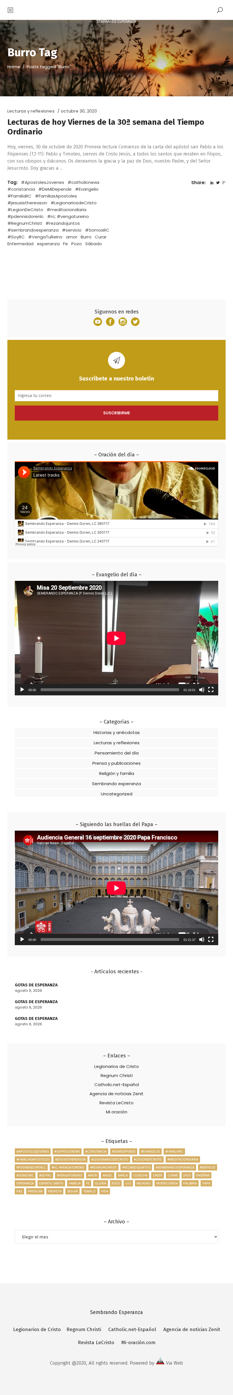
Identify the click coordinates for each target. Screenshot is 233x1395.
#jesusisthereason (27, 203)
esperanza (48, 244)
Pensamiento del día (117, 753)
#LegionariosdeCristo (74, 203)
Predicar (35, 1191)
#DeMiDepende (55, 189)
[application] (116, 638)
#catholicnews (83, 182)
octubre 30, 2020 (79, 111)
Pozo (76, 244)
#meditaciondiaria (66, 210)
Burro (86, 237)
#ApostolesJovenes (42, 182)
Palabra (190, 1183)
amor (71, 237)
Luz (128, 1183)
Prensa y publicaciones (116, 763)
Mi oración (116, 1112)
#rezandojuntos (62, 223)
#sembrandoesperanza (33, 230)
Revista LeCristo (116, 1103)
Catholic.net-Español (116, 1085)
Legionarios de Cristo (116, 1066)
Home (13, 67)
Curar (101, 237)
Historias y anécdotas (116, 732)
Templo (89, 1191)
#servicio (72, 230)
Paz (19, 1191)
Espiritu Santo (51, 1183)
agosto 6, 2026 (28, 990)
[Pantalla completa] (211, 690)
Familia (75, 1183)
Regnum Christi (117, 1075)
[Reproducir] (22, 690)
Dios (187, 1175)
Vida (104, 1191)
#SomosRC (97, 230)
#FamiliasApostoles (56, 196)
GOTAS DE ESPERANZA (36, 984)
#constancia (21, 189)
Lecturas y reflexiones (31, 111)
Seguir (72, 1191)
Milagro (144, 1183)
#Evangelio (87, 189)
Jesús (116, 1183)
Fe (65, 244)
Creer (157, 1175)
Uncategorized (116, 794)
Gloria (100, 1183)
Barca (123, 1175)
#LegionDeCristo (25, 210)
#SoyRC (16, 237)
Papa (206, 1183)
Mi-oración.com (138, 1343)
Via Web (174, 1363)
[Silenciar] (202, 690)
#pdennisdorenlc (25, 216)
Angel (108, 1175)
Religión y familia (116, 773)
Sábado (93, 244)
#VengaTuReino (45, 237)
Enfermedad (20, 244)
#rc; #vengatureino (68, 216)
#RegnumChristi (24, 223)
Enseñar (203, 1175)
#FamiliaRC (19, 196)
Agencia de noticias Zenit (116, 1094)
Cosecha (140, 1175)
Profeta (55, 1191)
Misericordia (167, 1183)
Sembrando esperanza (116, 784)
